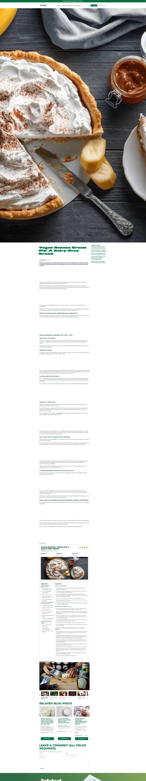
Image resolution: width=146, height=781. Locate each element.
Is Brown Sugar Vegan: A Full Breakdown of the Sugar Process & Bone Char (98, 258)
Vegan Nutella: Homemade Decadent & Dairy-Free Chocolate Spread (81, 721)
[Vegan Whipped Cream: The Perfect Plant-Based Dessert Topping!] (64, 711)
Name (41, 753)
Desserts (44, 259)
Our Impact (69, 5)
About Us (64, 5)
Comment (42, 757)
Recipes (84, 5)
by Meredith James (43, 260)
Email (66, 753)
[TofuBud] (43, 5)
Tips (89, 5)
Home (40, 259)
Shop (58, 5)
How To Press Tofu (77, 5)
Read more (47, 738)
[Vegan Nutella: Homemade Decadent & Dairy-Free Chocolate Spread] (81, 711)
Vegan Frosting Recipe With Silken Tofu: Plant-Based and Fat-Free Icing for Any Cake (47, 721)
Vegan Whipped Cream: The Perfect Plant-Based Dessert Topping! (64, 720)
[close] (144, 1)
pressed (60, 413)
